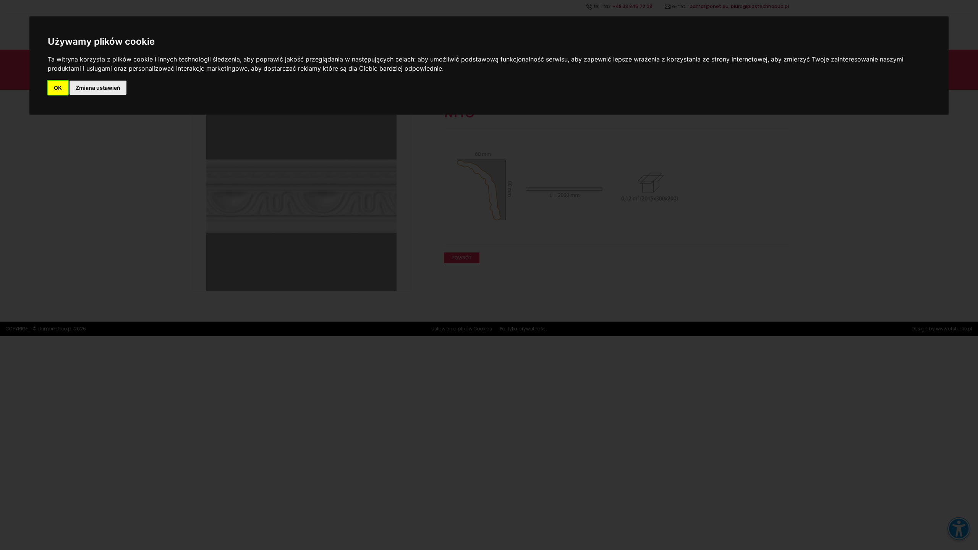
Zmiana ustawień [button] (98, 87)
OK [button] (58, 87)
